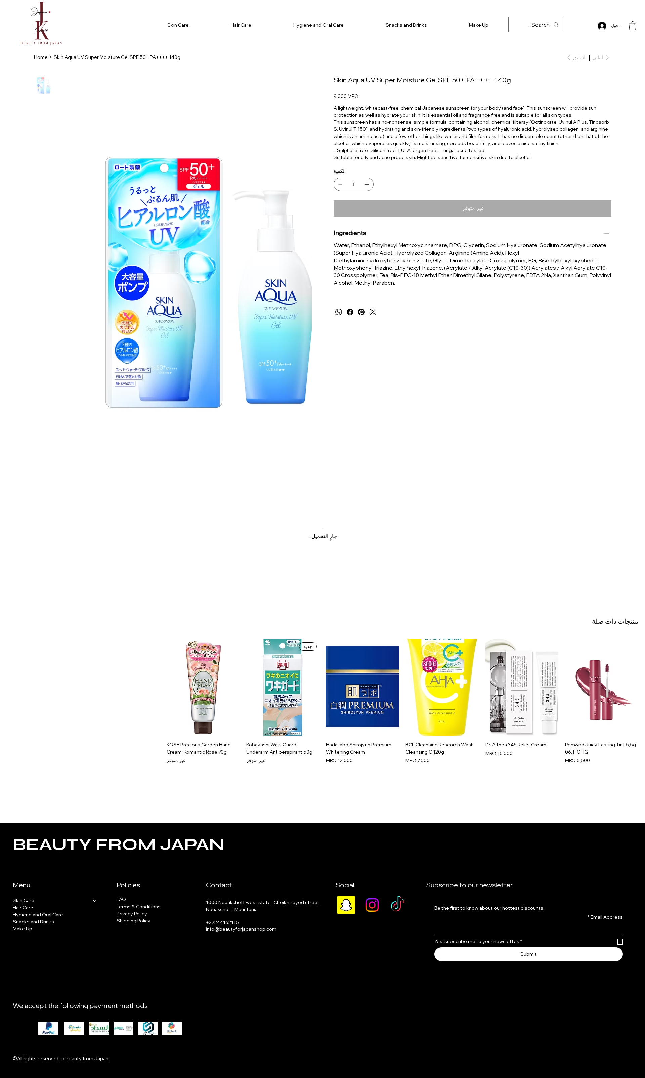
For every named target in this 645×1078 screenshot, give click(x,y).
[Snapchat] (346, 905)
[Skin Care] (95, 900)
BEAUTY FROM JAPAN (118, 845)
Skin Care (23, 900)
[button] (632, 25)
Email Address (605, 917)
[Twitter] (373, 312)
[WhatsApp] (339, 312)
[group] (322, 701)
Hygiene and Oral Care (38, 915)
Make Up (22, 929)
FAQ (121, 899)
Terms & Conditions (139, 906)
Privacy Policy (132, 914)
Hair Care (23, 907)
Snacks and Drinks (33, 922)
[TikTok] (397, 905)
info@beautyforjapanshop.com (241, 929)
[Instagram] (372, 905)
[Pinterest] (361, 312)
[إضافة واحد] (367, 184)
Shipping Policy (133, 921)
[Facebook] (350, 312)
